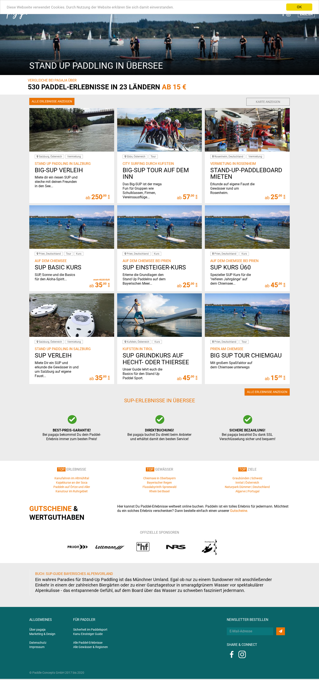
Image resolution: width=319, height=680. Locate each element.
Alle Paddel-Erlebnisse (87, 642)
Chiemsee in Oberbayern (159, 478)
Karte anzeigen (268, 102)
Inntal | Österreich (247, 482)
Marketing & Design (42, 634)
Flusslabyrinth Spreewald (159, 487)
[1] (280, 631)
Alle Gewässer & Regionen (90, 647)
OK (299, 7)
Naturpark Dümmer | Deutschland (247, 487)
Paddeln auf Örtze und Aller (71, 487)
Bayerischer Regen (159, 482)
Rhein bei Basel (159, 491)
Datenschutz (37, 642)
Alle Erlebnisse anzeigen (52, 101)
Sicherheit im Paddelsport (90, 629)
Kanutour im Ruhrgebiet (72, 491)
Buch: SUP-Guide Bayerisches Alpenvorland (74, 574)
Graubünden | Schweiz (247, 478)
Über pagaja (37, 629)
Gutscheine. (239, 511)
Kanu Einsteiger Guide (88, 634)
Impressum (36, 647)
